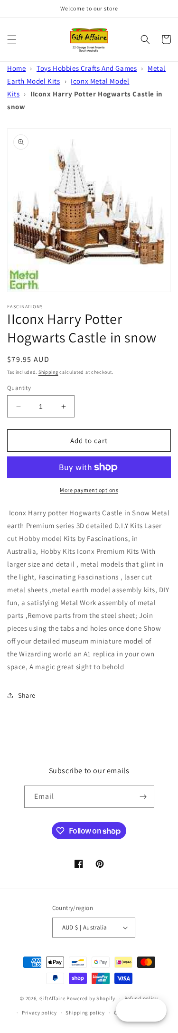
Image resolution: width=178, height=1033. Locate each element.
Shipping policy (85, 1012)
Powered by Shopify (90, 998)
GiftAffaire (52, 998)
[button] (11, 39)
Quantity (19, 388)
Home (16, 68)
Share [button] (27, 695)
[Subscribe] (143, 797)
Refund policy (141, 998)
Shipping (48, 372)
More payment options (89, 489)
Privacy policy (39, 1012)
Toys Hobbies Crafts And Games (87, 68)
